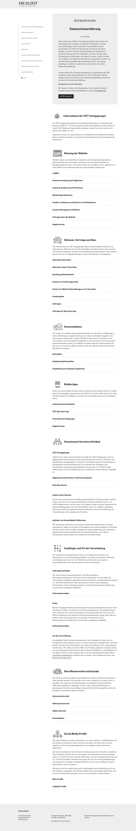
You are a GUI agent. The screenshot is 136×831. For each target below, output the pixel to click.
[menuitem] (32, 27)
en (25, 78)
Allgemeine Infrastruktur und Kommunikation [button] (72, 478)
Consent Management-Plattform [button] (66, 210)
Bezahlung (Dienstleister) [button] (63, 274)
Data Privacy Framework (61, 658)
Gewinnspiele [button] (58, 296)
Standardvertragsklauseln (62, 655)
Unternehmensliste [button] (60, 593)
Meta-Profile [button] (57, 779)
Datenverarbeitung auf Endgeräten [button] (67, 180)
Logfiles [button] (55, 173)
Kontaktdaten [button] (58, 718)
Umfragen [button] (56, 304)
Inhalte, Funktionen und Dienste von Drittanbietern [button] (74, 202)
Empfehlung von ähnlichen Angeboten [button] (68, 369)
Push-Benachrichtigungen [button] (63, 419)
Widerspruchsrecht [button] (61, 703)
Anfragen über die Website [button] (63, 217)
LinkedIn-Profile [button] (59, 786)
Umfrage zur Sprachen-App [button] (64, 311)
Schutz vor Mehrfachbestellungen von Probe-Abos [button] (74, 289)
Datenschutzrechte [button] (60, 696)
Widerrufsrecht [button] (59, 711)
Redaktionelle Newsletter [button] (63, 361)
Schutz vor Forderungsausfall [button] (65, 282)
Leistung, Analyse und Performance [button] (67, 188)
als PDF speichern (66, 96)
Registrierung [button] (58, 224)
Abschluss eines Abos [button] (61, 260)
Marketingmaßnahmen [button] (62, 195)
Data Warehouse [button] (59, 485)
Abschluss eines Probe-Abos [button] (64, 267)
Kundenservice (100, 91)
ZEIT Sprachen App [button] (60, 411)
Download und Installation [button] (63, 404)
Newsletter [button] (57, 354)
